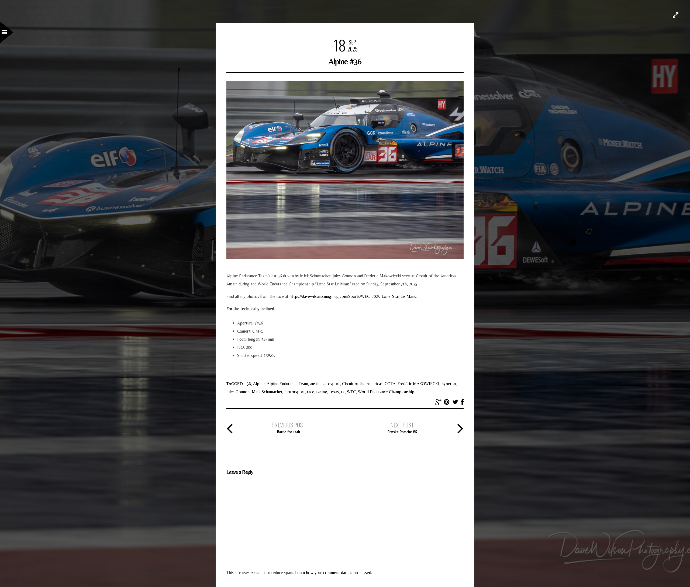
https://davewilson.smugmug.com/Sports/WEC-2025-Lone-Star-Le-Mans (352, 296)
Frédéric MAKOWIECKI (418, 383)
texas (334, 391)
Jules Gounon (238, 391)
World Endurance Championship (386, 391)
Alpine (259, 383)
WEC (351, 391)
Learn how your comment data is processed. (333, 572)
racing (321, 391)
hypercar (448, 383)
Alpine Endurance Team (287, 383)
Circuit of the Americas (362, 383)
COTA (390, 383)
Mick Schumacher (267, 391)
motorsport (294, 391)
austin (315, 383)
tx (343, 391)
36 (249, 383)
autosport (331, 383)
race (310, 391)
